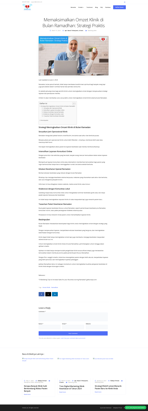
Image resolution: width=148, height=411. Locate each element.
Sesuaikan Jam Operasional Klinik (53, 108)
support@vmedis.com (36, 2)
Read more (27, 394)
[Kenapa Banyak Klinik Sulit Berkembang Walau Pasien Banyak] (38, 359)
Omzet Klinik (46, 287)
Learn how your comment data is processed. (73, 338)
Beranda (73, 7)
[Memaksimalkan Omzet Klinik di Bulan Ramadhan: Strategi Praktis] (74, 55)
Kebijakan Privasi (117, 408)
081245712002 (25, 2)
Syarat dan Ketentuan (106, 408)
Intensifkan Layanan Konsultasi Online (54, 110)
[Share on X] (48, 294)
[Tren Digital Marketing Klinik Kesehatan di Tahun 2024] (73, 358)
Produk (80, 7)
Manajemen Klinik (29, 382)
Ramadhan (54, 287)
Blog (96, 7)
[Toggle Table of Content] (73, 103)
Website (88, 323)
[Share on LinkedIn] (55, 294)
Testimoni (89, 7)
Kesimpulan (44, 120)
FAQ (101, 7)
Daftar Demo (119, 7)
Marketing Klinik (92, 30)
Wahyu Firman (42, 380)
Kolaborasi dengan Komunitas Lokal (53, 114)
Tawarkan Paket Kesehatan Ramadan (54, 116)
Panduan (108, 7)
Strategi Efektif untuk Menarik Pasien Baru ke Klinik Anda (108, 387)
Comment (42, 311)
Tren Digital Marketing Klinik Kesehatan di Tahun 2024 (71, 387)
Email (64, 323)
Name (41, 323)
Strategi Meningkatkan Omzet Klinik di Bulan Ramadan (58, 106)
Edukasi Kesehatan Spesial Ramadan (54, 112)
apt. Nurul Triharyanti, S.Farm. (74, 30)
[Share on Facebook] (41, 294)
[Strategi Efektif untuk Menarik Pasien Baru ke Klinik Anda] (103, 358)
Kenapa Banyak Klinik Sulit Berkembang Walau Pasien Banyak (35, 388)
